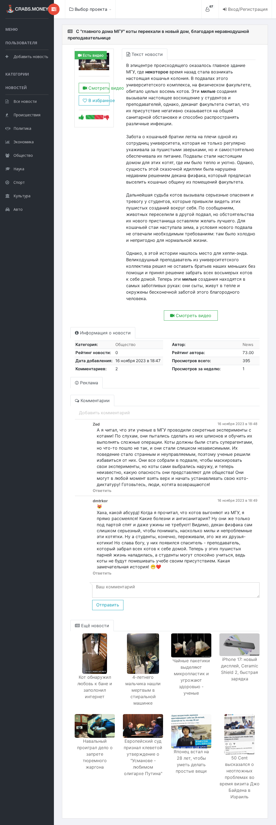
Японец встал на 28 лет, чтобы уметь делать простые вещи (191, 761)
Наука (18, 168)
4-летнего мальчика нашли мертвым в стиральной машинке (143, 690)
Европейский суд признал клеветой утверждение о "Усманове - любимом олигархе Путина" (143, 757)
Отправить (107, 604)
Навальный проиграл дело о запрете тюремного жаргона (95, 754)
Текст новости (146, 54)
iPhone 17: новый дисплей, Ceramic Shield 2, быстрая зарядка (239, 669)
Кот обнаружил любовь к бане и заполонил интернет (94, 686)
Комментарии (94, 400)
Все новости (25, 101)
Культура (21, 195)
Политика (22, 128)
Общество (23, 155)
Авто (18, 209)
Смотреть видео (98, 88)
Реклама (88, 382)
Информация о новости (105, 332)
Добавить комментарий (104, 412)
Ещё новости (94, 625)
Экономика (23, 141)
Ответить (102, 490)
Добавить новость (30, 56)
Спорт (19, 182)
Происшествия (26, 114)
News (248, 344)
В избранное (98, 100)
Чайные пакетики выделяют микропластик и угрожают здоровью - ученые (191, 677)
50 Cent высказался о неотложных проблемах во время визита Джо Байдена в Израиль (240, 777)
